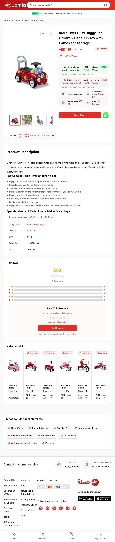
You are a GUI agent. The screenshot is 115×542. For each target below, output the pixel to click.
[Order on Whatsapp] (105, 115)
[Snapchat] (74, 508)
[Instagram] (47, 508)
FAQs (23, 515)
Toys (17, 21)
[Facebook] (40, 508)
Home (7, 21)
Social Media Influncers (10, 501)
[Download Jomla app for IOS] (103, 498)
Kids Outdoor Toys (35, 224)
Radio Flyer (32, 231)
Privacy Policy (27, 499)
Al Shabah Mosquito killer (11, 524)
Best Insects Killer (10, 510)
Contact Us (9, 480)
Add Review (57, 328)
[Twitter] (54, 508)
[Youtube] (67, 508)
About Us (25, 480)
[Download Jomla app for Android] (86, 498)
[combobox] (66, 5)
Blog (22, 485)
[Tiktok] (61, 508)
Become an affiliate (9, 492)
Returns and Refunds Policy (27, 492)
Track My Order (28, 505)
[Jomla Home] (15, 5)
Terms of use (27, 510)
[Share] (49, 34)
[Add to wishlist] (42, 34)
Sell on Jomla (10, 485)
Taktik (7, 517)
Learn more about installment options (77, 74)
